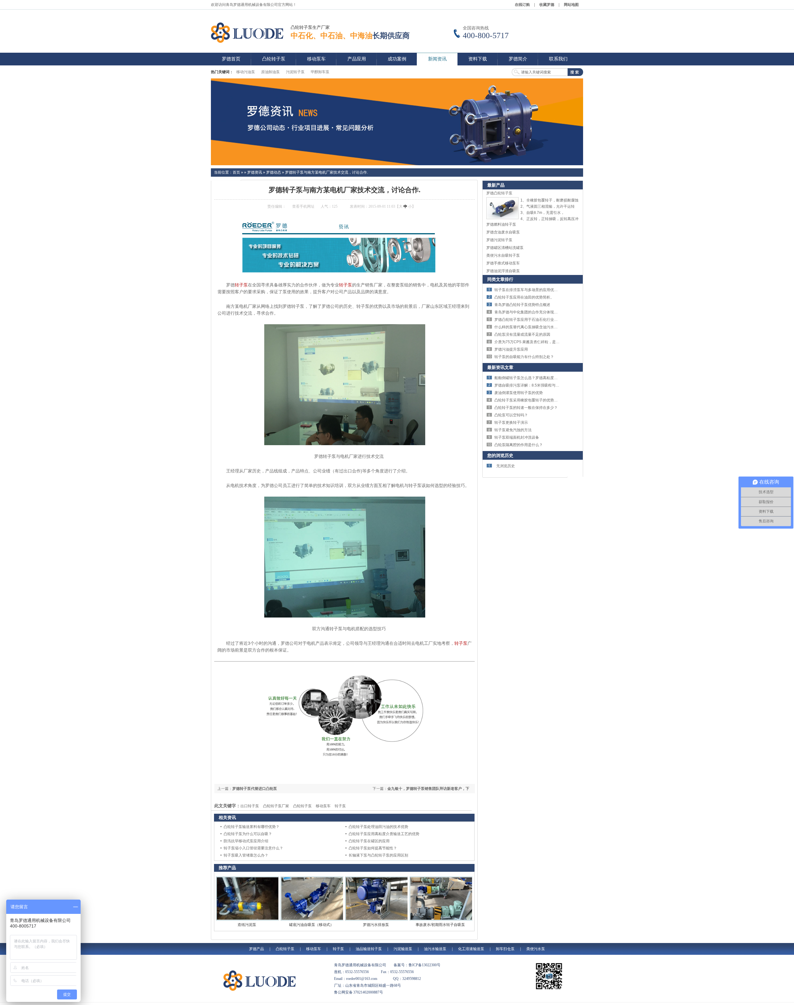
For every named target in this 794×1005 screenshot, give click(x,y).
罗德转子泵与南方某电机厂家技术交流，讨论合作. (326, 172)
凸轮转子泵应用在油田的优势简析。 (524, 297)
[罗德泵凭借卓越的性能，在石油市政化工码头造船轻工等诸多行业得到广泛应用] (397, 121)
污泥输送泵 (403, 949)
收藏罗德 (546, 4)
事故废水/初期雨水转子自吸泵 (440, 925)
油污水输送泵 (435, 949)
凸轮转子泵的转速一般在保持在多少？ (526, 407)
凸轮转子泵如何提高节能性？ (373, 848)
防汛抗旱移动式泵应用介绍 (246, 841)
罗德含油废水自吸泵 (503, 232)
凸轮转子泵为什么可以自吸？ (248, 834)
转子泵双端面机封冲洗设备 (516, 437)
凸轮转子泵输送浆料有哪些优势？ (251, 827)
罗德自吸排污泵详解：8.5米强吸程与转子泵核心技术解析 (541, 385)
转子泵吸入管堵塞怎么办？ (246, 855)
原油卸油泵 (270, 72)
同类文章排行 (500, 279)
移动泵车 (323, 806)
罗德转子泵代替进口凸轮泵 (254, 788)
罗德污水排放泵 (376, 925)
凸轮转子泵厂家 (276, 806)
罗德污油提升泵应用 (511, 349)
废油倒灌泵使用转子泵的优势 (518, 393)
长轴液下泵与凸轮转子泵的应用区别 (378, 855)
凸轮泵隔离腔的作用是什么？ (518, 445)
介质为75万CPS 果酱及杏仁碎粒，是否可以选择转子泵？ (541, 342)
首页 (236, 172)
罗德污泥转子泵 (499, 240)
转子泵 (241, 284)
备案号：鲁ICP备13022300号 (417, 965)
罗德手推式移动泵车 (503, 263)
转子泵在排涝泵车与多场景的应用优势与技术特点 (535, 290)
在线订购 (522, 4)
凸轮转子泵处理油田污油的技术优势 (378, 827)
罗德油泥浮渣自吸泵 (503, 271)
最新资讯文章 (500, 367)
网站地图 (571, 4)
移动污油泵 (245, 72)
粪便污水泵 (535, 949)
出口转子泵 (249, 806)
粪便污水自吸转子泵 (503, 255)
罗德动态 (273, 172)
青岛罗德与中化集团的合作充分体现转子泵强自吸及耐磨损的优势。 (550, 312)
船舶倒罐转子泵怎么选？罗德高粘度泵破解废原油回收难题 (542, 378)
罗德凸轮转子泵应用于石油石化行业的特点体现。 (535, 319)
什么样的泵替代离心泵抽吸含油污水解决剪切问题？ (537, 327)
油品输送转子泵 (369, 949)
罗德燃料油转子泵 (501, 224)
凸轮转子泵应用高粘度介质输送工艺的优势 (384, 834)
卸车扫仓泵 (505, 949)
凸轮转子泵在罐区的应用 (369, 841)
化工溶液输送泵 (471, 949)
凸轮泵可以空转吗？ (511, 415)
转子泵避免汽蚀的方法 (513, 430)
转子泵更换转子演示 (511, 422)
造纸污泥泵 (247, 925)
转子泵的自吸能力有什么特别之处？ (524, 357)
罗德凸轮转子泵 (499, 193)
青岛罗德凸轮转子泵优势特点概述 (522, 305)
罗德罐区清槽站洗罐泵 (505, 248)
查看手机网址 (303, 206)
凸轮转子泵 (302, 806)
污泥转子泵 (295, 72)
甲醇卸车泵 (320, 72)
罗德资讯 (254, 172)
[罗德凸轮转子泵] (502, 218)
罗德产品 (256, 949)
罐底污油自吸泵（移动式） (311, 925)
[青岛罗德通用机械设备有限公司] (248, 32)
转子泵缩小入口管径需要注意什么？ (253, 848)
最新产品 (496, 185)
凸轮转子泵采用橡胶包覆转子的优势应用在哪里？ (535, 400)
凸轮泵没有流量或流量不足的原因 (522, 334)
